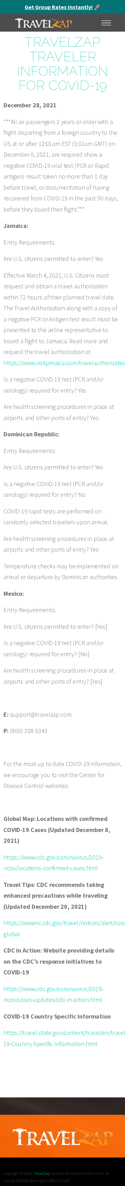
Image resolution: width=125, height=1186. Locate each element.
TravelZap (41, 1173)
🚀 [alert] (63, 6)
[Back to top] (113, 1170)
